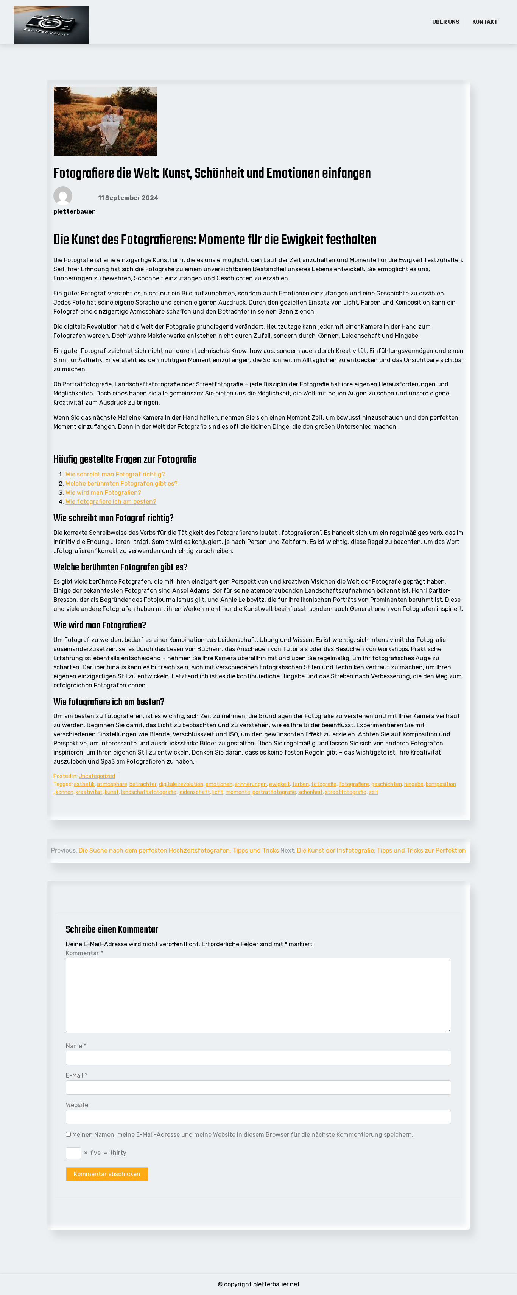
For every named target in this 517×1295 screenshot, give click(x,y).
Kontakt (485, 22)
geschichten (386, 784)
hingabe (414, 784)
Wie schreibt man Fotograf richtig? (115, 474)
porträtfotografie (274, 792)
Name (76, 1046)
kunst (112, 792)
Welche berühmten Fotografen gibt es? (121, 483)
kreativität (89, 792)
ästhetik (84, 784)
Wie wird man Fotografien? (103, 492)
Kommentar (84, 953)
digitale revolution (181, 784)
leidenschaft (194, 792)
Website (77, 1105)
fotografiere (354, 784)
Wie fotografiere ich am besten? (110, 501)
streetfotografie (345, 792)
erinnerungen (251, 784)
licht (217, 792)
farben (300, 784)
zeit (373, 792)
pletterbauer (74, 211)
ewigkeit (279, 784)
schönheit (310, 792)
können (64, 792)
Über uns (445, 22)
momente (238, 792)
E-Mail (76, 1075)
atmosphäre (112, 784)
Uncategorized (97, 776)
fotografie (323, 784)
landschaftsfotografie (148, 792)
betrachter (143, 784)
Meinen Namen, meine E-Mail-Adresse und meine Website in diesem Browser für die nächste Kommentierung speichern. (242, 1134)
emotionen (219, 784)
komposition (441, 784)
